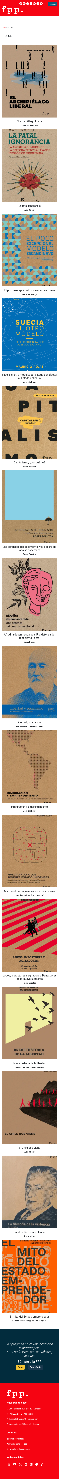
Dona (20, 1367)
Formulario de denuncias (19, 1449)
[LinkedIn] (24, 3)
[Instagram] (37, 3)
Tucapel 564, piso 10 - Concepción (23, 1419)
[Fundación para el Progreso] (12, 10)
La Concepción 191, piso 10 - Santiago (25, 1409)
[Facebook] (27, 3)
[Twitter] (31, 3)
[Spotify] (20, 3)
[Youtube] (34, 3)
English (53, 4)
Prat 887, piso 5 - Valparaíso (21, 1414)
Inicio (4, 27)
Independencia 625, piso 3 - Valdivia (24, 1424)
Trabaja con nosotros (18, 1444)
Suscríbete (35, 1367)
